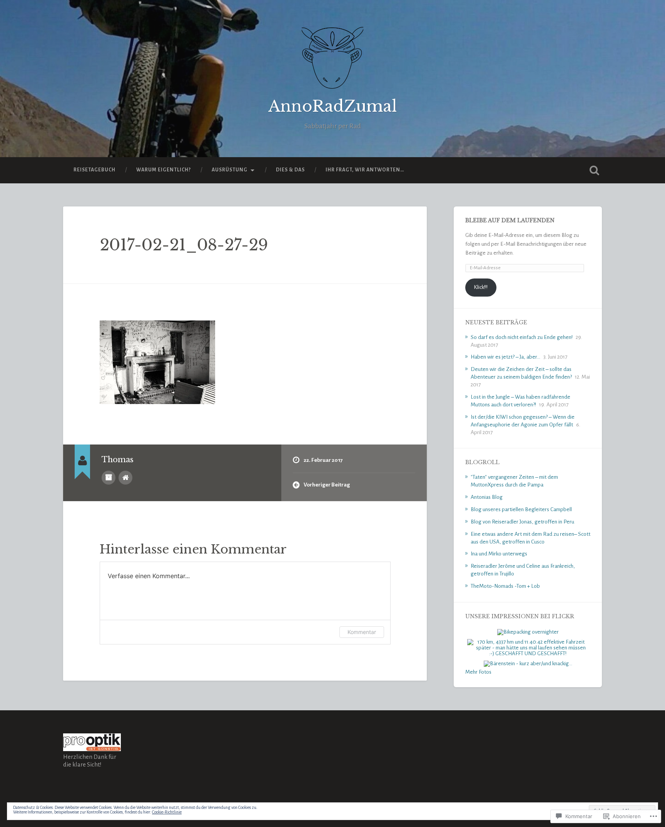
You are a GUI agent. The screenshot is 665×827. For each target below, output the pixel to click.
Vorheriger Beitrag (327, 485)
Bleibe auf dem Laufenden (510, 220)
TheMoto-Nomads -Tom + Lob (505, 586)
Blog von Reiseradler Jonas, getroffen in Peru (522, 522)
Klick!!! (481, 287)
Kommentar (362, 632)
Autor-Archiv (108, 478)
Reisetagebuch (94, 170)
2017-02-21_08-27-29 (184, 245)
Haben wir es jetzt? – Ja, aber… (505, 357)
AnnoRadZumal (332, 106)
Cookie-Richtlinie (167, 812)
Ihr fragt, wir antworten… (365, 170)
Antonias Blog (487, 497)
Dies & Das (290, 170)
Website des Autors (125, 478)
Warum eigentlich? (163, 170)
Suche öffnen (594, 170)
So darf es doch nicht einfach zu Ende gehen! (522, 337)
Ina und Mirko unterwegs (499, 554)
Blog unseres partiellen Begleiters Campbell (521, 509)
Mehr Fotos (478, 672)
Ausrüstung (229, 170)
